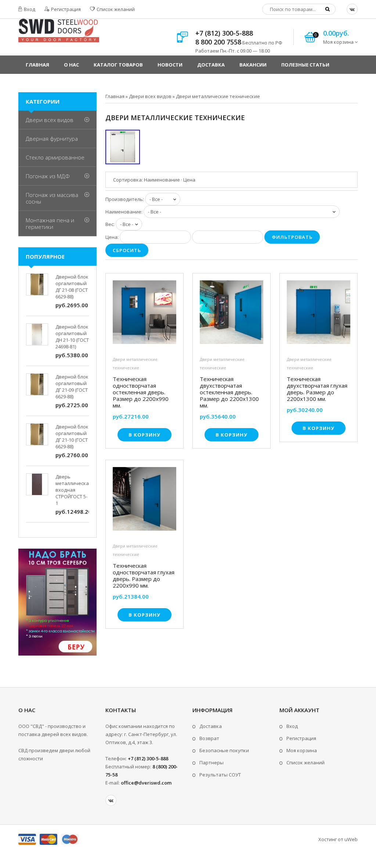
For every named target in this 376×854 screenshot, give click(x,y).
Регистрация (65, 9)
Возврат (209, 738)
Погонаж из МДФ (48, 176)
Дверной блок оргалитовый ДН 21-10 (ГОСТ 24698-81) (72, 336)
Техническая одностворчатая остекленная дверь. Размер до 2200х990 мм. (141, 392)
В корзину (144, 434)
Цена (189, 179)
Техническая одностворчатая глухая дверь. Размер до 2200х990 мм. (143, 575)
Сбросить (127, 250)
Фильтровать (292, 237)
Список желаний (115, 9)
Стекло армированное (55, 157)
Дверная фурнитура (52, 138)
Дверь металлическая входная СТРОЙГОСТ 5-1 (73, 489)
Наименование (162, 179)
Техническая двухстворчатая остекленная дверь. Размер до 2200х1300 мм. (229, 392)
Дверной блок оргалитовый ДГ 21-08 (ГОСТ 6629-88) (71, 286)
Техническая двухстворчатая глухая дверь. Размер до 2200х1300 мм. (317, 389)
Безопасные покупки (224, 750)
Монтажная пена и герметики (50, 223)
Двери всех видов (49, 119)
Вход (29, 9)
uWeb (351, 839)
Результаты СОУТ (220, 774)
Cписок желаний (305, 762)
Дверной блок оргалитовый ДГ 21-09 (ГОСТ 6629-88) (71, 386)
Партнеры (211, 762)
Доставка (210, 726)
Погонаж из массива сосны (52, 198)
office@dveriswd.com (146, 782)
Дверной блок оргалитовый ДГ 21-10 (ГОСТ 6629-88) (71, 436)
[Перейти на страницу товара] (144, 314)
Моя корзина (301, 750)
